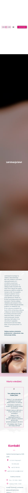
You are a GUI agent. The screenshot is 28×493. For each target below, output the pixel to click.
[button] (13, 27)
